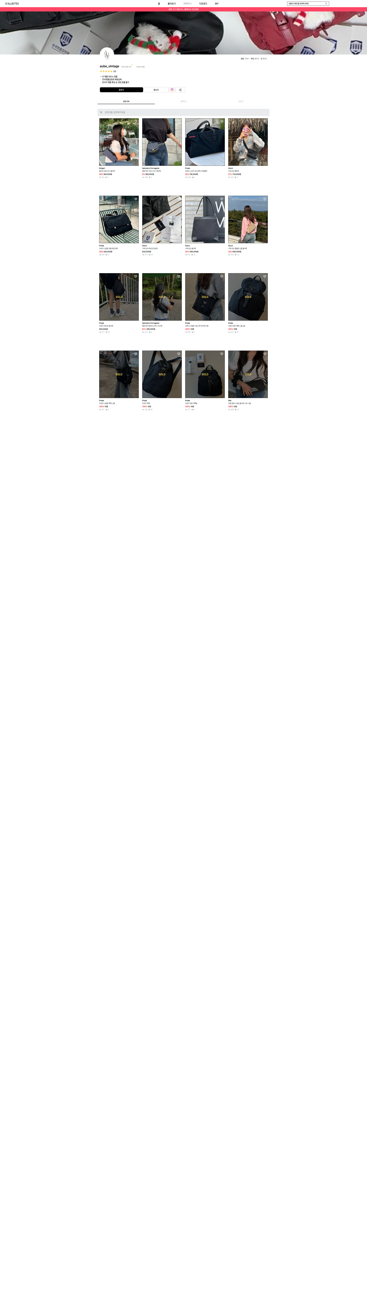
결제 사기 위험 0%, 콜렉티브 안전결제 (184, 9)
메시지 (156, 90)
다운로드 (203, 3)
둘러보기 (172, 3)
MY (216, 3)
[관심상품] (135, 122)
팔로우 (121, 90)
